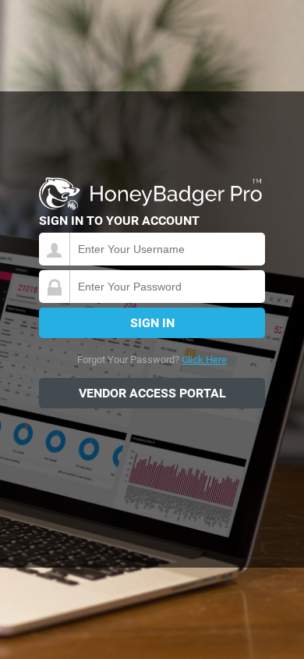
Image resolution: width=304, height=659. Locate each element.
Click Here (204, 359)
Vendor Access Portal (152, 393)
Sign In (152, 322)
